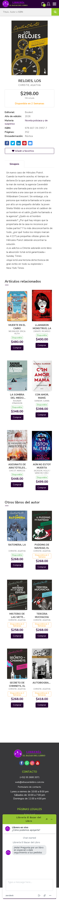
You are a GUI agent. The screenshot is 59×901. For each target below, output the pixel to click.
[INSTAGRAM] (32, 763)
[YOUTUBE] (37, 763)
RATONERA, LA (17, 544)
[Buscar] (55, 12)
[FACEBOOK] (21, 763)
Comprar (17, 347)
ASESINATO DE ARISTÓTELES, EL (17, 466)
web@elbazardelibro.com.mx (29, 782)
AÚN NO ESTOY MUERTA (42, 466)
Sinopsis (14, 164)
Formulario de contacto (29, 786)
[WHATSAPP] (27, 763)
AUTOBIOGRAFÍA (42, 682)
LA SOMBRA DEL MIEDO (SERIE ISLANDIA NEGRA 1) (17, 396)
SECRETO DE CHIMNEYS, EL (17, 684)
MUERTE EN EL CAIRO (17, 327)
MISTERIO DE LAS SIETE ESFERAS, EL (17, 615)
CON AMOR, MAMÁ (42, 396)
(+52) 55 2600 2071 (29, 777)
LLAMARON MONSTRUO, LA (42, 327)
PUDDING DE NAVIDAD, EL (41, 546)
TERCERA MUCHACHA (42, 615)
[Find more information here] (29, 856)
